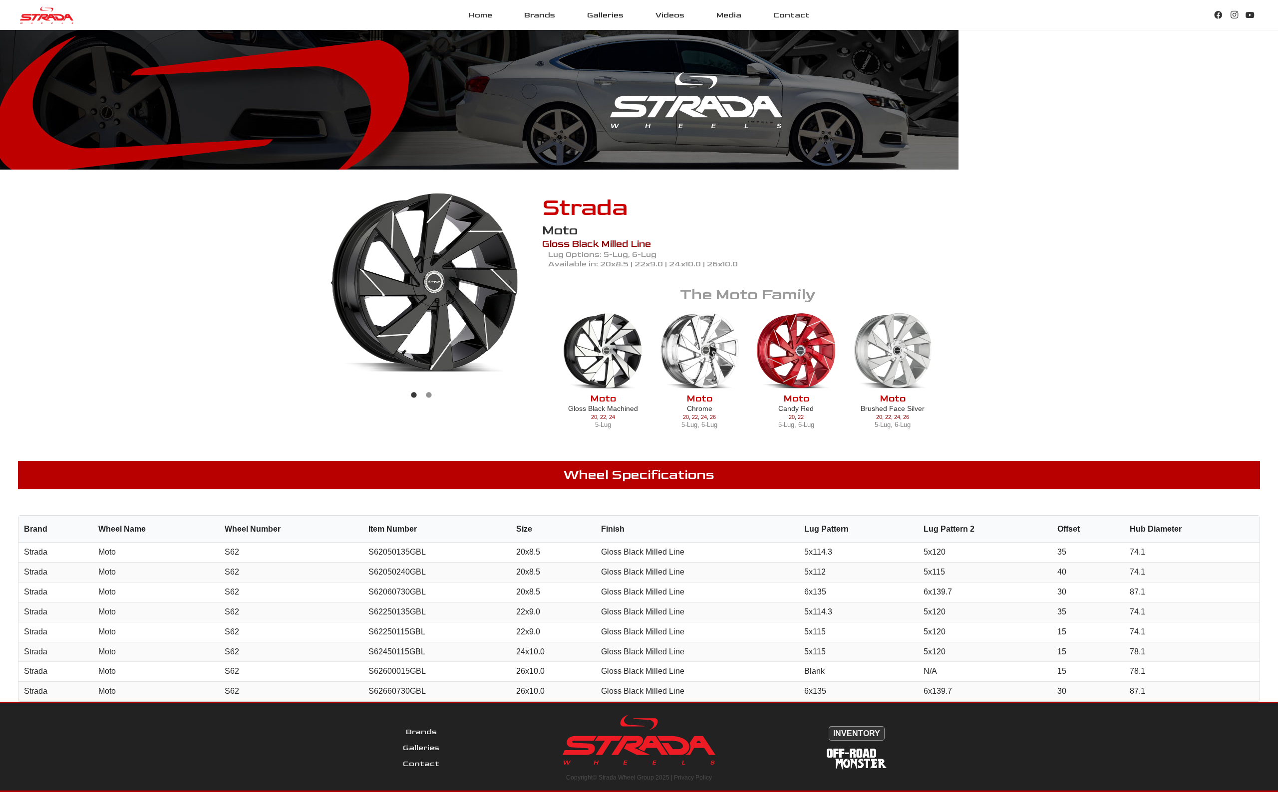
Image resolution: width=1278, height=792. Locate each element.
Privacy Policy (693, 777)
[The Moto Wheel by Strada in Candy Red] (796, 351)
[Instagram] (1234, 15)
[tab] (414, 394)
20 (594, 417)
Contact (421, 764)
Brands (421, 732)
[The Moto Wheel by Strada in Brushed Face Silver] (893, 351)
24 (612, 417)
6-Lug (709, 424)
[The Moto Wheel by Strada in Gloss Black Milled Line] (421, 283)
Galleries (421, 748)
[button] (562, 14)
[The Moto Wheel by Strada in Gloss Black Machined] (602, 351)
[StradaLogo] (46, 15)
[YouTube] (1250, 15)
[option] (421, 283)
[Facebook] (1218, 15)
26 (713, 417)
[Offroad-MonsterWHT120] (857, 759)
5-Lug (603, 424)
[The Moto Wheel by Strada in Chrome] (699, 351)
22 (603, 417)
